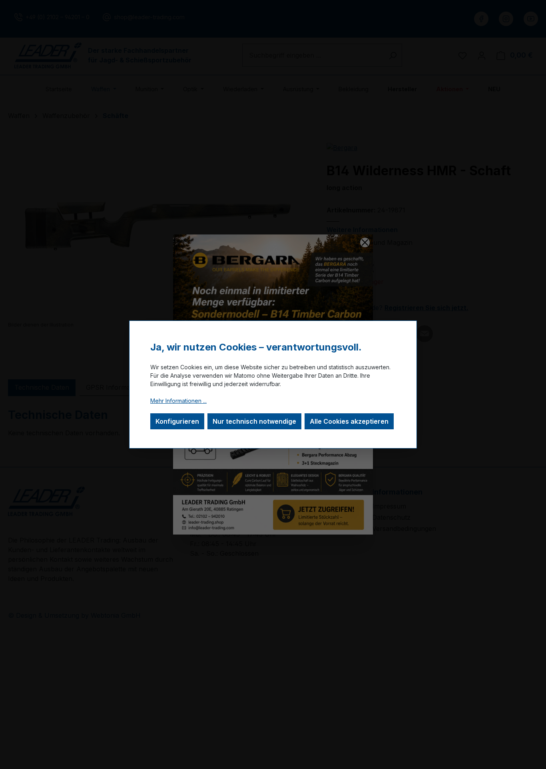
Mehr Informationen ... (178, 400)
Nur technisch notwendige (254, 421)
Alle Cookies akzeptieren (349, 421)
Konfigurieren (177, 421)
